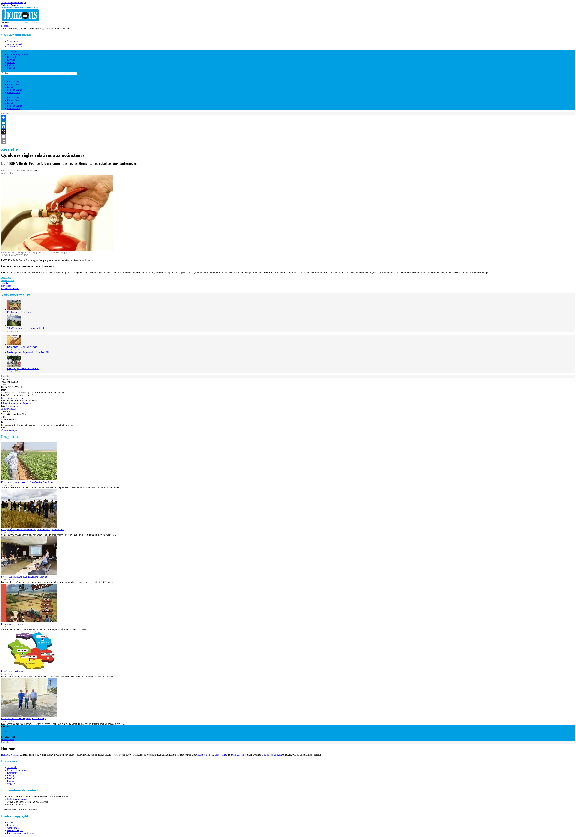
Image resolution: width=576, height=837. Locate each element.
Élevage (11, 59)
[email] (288, 136)
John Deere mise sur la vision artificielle (26, 328)
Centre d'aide (13, 827)
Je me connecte (14, 46)
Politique (11, 65)
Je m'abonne (13, 41)
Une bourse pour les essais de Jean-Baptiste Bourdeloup (27, 482)
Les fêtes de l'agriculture (12, 671)
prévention (6, 286)
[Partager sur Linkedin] (288, 122)
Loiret (10, 87)
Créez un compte (9, 430)
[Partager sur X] (288, 131)
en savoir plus (7, 739)
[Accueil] (20, 23)
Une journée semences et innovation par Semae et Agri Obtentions (32, 529)
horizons (5, 25)
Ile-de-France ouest (273, 754)
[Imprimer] (288, 141)
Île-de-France (13, 92)
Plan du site (12, 825)
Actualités (12, 51)
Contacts (11, 822)
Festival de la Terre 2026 (19, 312)
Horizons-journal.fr (10, 754)
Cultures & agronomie (17, 54)
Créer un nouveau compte (13, 398)
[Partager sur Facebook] (288, 126)
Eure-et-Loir (13, 84)
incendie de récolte (10, 288)
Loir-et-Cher (13, 81)
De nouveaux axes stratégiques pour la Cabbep (23, 718)
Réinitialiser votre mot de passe (16, 403)
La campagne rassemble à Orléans (23, 368)
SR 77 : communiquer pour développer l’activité (24, 576)
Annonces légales (15, 44)
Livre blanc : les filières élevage (22, 347)
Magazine (11, 68)
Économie (12, 57)
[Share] (288, 117)
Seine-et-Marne (14, 89)
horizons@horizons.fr (17, 799)
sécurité (4, 283)
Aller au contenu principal (13, 2)
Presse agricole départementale (21, 833)
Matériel (11, 62)
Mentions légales (15, 830)
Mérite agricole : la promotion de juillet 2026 (28, 352)
